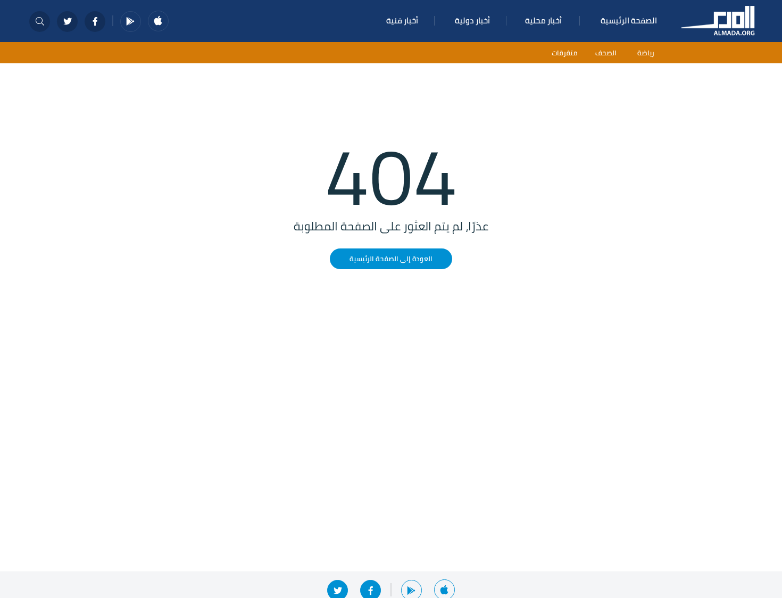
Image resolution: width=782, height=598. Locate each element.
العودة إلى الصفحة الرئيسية (391, 258)
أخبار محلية (543, 20)
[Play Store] (130, 21)
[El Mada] (718, 20)
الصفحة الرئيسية (629, 20)
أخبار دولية (472, 20)
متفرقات (564, 53)
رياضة (645, 53)
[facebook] (95, 21)
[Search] (39, 21)
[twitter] (67, 21)
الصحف (606, 53)
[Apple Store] (158, 21)
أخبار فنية (402, 20)
